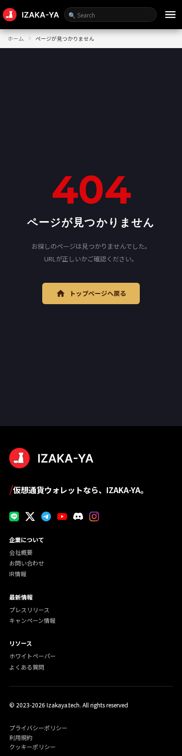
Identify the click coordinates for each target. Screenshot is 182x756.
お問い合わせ (26, 563)
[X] (30, 516)
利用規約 (21, 737)
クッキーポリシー (32, 747)
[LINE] (14, 516)
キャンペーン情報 (32, 620)
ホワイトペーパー (32, 656)
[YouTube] (62, 516)
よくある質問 (26, 667)
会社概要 (21, 552)
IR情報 (17, 573)
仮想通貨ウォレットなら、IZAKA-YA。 (78, 489)
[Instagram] (94, 516)
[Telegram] (46, 516)
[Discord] (78, 516)
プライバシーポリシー (38, 728)
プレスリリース (29, 609)
